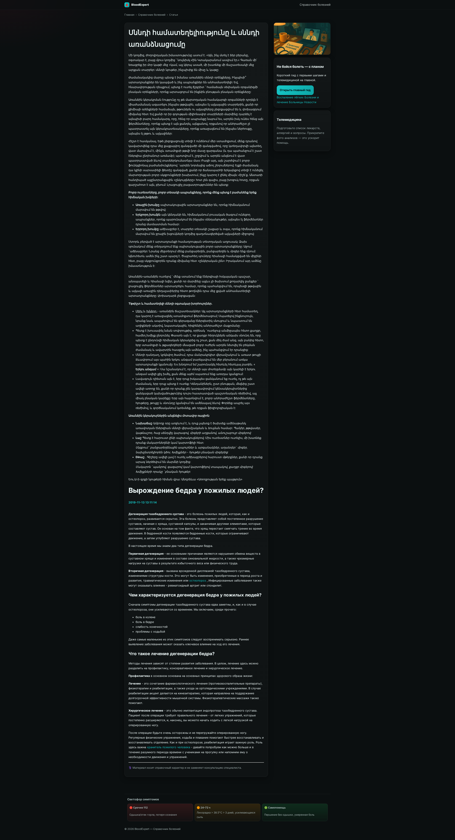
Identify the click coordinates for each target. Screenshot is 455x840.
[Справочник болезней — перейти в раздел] (302, 39)
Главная (129, 14)
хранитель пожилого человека (169, 747)
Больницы (296, 102)
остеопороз (198, 580)
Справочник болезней (151, 14)
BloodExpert (140, 4)
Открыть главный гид (295, 90)
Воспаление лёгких (290, 97)
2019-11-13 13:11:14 (143, 502)
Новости (310, 102)
